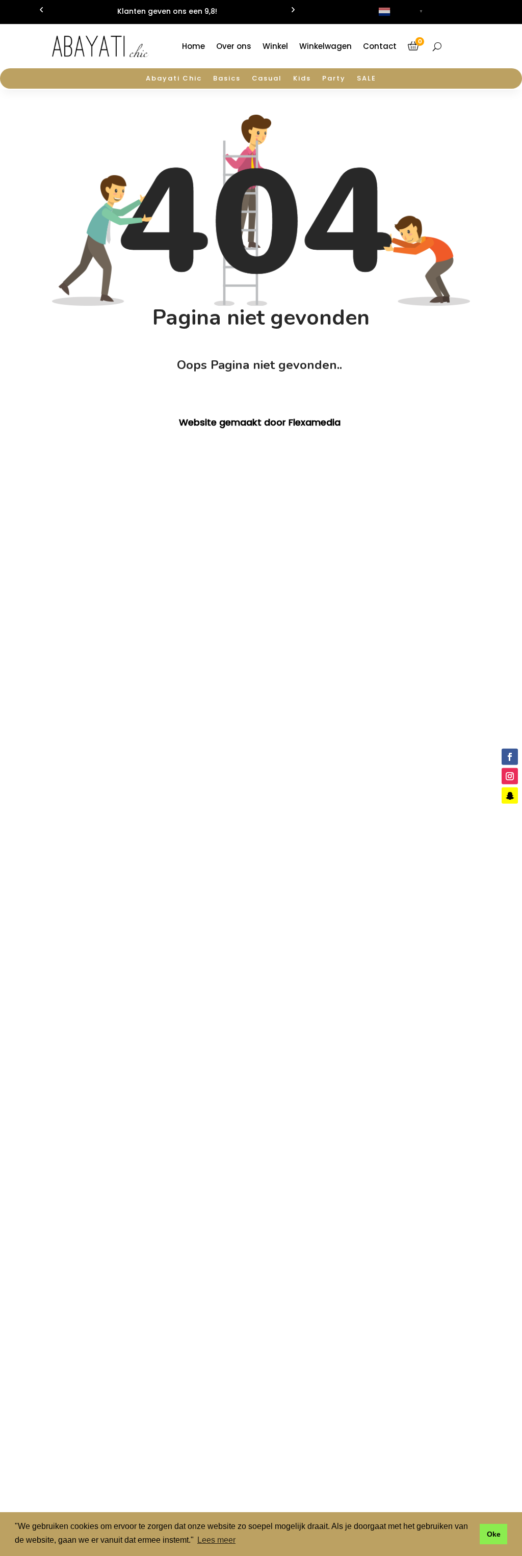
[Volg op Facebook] (510, 756)
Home (193, 46)
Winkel (275, 46)
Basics (227, 79)
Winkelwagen (325, 46)
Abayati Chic (173, 79)
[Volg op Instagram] (510, 776)
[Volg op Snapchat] (510, 795)
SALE (366, 79)
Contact (380, 46)
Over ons (233, 46)
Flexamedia (315, 422)
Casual (267, 79)
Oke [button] (494, 1534)
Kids (302, 79)
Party (334, 79)
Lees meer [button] (216, 1540)
